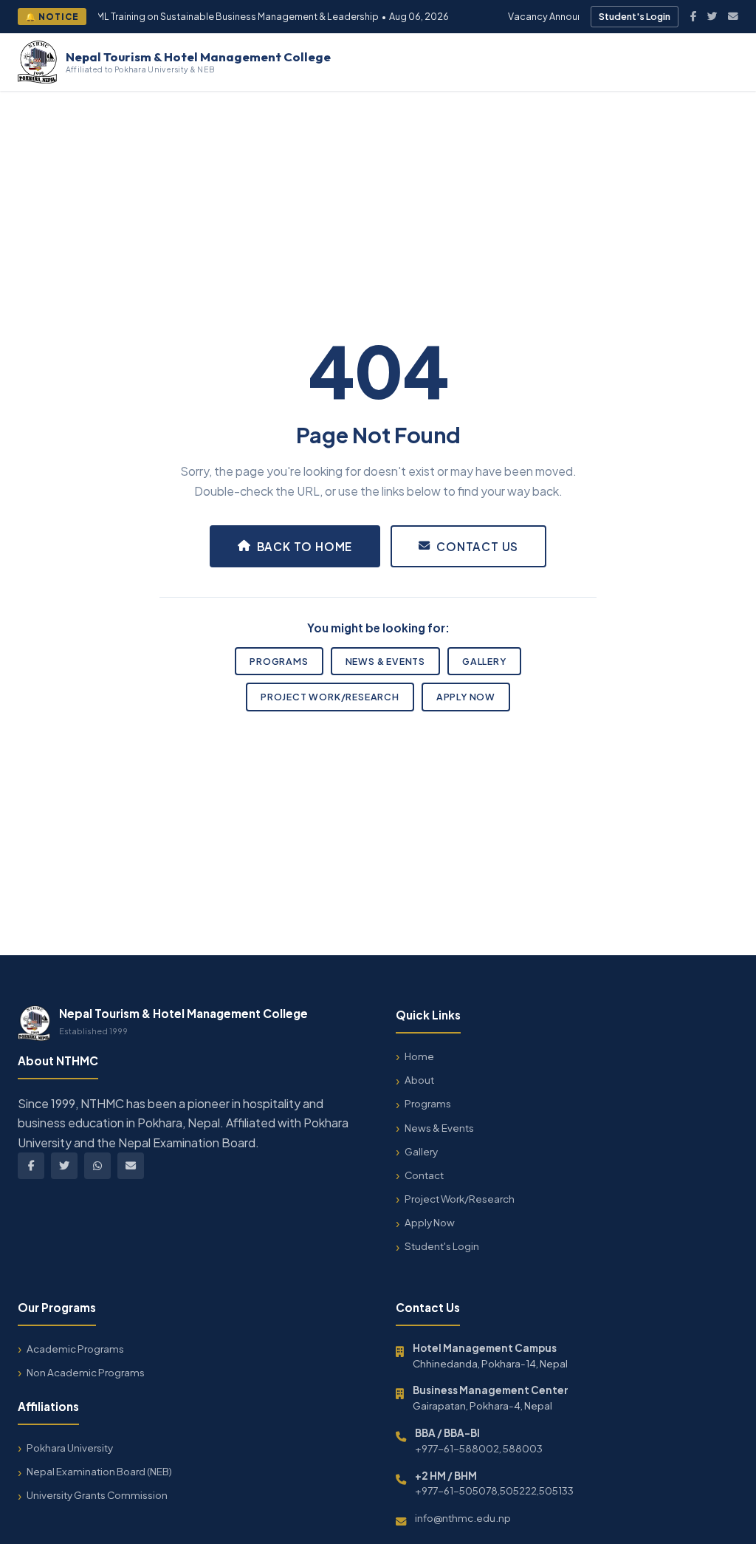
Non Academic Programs (86, 1372)
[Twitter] (712, 16)
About (419, 1079)
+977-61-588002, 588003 (479, 1448)
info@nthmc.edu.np (463, 1517)
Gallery (484, 661)
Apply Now (465, 697)
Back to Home (305, 546)
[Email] (733, 16)
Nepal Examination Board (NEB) (99, 1471)
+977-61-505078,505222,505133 (494, 1490)
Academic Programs (75, 1348)
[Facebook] (693, 16)
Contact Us (477, 546)
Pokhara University (70, 1447)
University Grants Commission (97, 1495)
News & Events (385, 661)
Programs (279, 661)
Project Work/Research (330, 697)
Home (419, 1056)
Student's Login (634, 16)
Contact (424, 1175)
